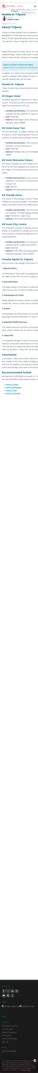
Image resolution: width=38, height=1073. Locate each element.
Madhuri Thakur (13, 19)
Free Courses (7, 1029)
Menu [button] (32, 6)
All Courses (6, 1035)
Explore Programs (9, 1032)
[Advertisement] (24, 425)
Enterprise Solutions (10, 1026)
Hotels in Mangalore (14, 387)
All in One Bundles (9, 1039)
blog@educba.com (28, 12)
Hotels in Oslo (11, 390)
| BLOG (19, 6)
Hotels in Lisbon (12, 384)
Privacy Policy (26, 1070)
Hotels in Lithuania (13, 393)
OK (35, 1060)
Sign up (5, 1042)
